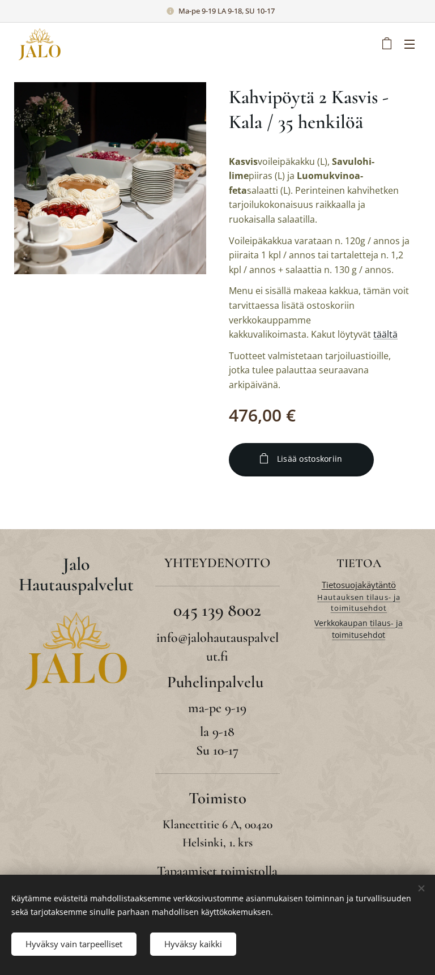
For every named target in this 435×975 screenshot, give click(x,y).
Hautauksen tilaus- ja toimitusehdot (358, 603)
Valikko (409, 43)
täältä (385, 334)
